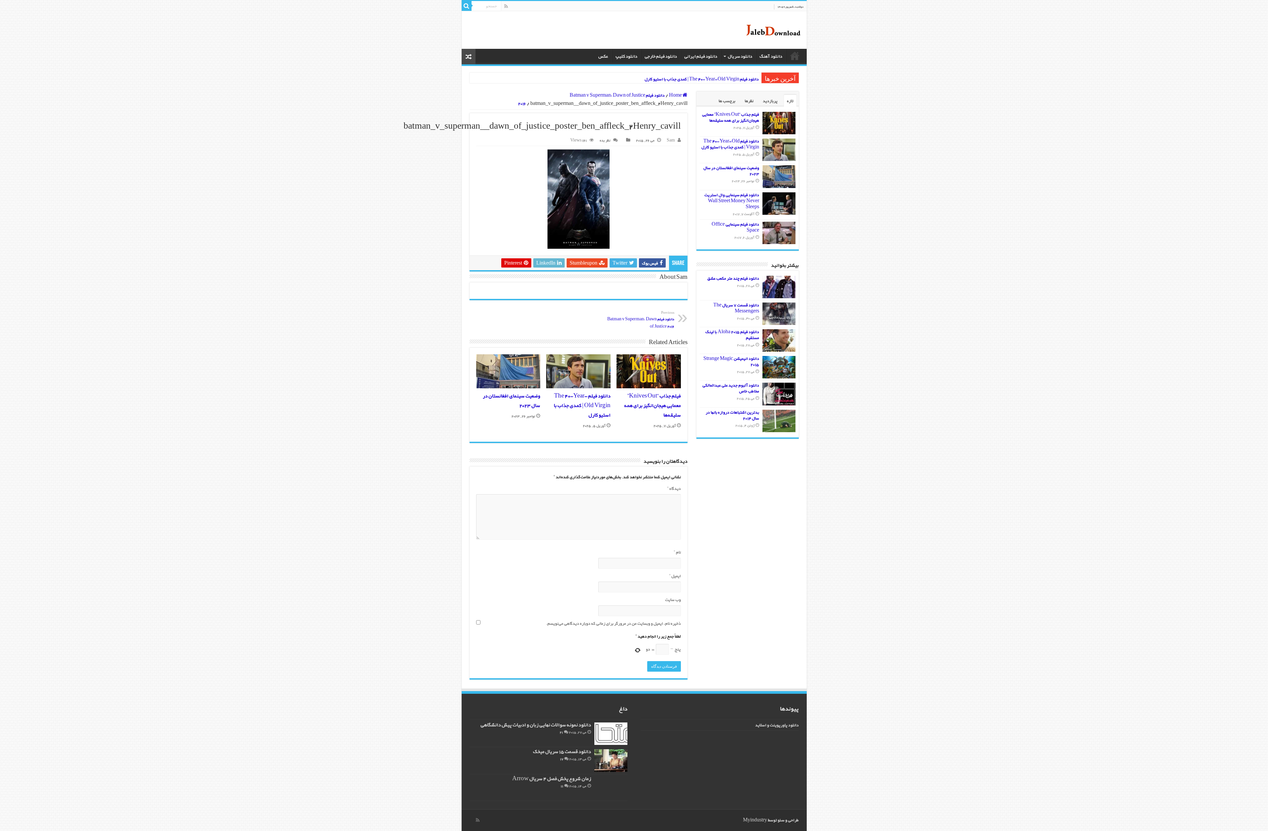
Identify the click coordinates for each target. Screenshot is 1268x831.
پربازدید (770, 101)
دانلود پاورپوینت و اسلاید (777, 725)
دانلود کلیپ (626, 56)
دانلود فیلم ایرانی (700, 56)
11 (562, 786)
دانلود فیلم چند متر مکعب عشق (733, 278)
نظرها (749, 101)
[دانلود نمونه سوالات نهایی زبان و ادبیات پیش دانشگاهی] (610, 733)
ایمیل (675, 576)
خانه (794, 56)
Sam (671, 140)
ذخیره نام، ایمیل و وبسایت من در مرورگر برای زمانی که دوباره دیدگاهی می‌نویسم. (613, 624)
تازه (790, 101)
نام (677, 552)
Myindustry (755, 820)
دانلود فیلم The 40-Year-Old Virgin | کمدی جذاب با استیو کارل (702, 79)
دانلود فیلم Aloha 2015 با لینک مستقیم (732, 335)
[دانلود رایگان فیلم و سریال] (773, 30)
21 (561, 732)
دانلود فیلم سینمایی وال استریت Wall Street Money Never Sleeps (731, 201)
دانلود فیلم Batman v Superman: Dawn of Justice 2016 (640, 320)
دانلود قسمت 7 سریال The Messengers (736, 308)
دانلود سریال (740, 56)
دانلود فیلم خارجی (661, 56)
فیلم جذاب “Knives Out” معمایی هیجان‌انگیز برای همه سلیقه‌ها (652, 406)
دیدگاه (674, 489)
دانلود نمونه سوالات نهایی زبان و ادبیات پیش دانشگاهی (535, 725)
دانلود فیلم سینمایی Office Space (735, 227)
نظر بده (605, 140)
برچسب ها (727, 101)
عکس (603, 56)
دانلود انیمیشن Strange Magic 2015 (731, 362)
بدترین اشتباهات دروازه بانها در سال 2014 (732, 415)
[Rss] (506, 6)
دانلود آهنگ (770, 56)
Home (676, 95)
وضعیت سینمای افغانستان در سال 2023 (731, 171)
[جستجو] (467, 6)
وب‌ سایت (673, 600)
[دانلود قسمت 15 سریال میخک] (610, 760)
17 (561, 759)
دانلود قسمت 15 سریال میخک (562, 752)
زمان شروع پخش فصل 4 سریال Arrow (551, 779)
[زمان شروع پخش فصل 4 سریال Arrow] (610, 787)
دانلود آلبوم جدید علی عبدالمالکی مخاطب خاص (730, 388)
